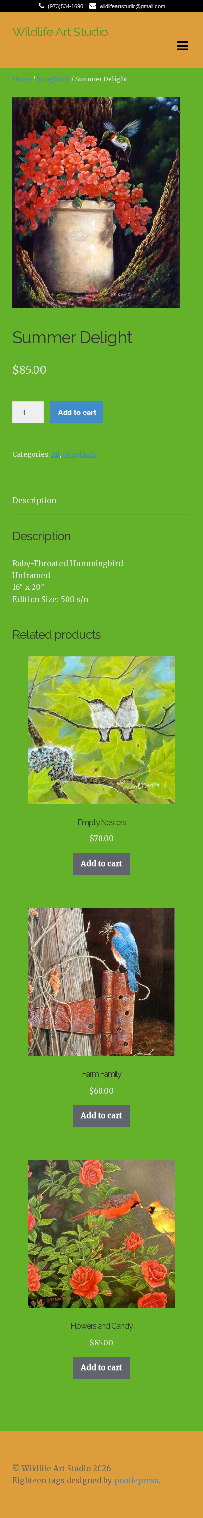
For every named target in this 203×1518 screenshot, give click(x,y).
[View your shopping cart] (20, 59)
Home (22, 79)
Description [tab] (34, 500)
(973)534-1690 (65, 6)
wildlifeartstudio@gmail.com (132, 6)
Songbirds (53, 79)
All (55, 454)
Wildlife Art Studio (60, 31)
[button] (176, 111)
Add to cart (77, 412)
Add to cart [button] (101, 863)
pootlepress (136, 1480)
